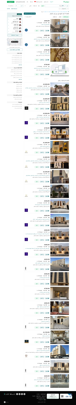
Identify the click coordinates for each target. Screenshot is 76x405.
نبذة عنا (38, 394)
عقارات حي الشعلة (19, 90)
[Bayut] (66, 2)
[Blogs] (51, 2)
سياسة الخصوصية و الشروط (41, 398)
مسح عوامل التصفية (14, 8)
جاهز (39, 6)
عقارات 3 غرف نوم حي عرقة (18, 73)
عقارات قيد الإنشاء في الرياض (17, 97)
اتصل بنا (34, 396)
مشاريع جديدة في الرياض (18, 99)
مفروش (60, 17)
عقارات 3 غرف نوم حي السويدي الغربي (16, 75)
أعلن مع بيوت (44, 396)
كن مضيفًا (31, 2)
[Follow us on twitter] (22, 394)
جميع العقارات (66, 17)
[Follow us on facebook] (24, 394)
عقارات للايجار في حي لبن (18, 108)
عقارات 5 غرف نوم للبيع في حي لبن (17, 61)
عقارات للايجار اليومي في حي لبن (17, 104)
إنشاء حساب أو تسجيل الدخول (20, 2)
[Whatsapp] (37, 31)
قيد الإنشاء (35, 6)
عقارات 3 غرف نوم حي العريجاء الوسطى (16, 71)
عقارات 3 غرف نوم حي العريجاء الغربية (16, 70)
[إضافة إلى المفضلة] (51, 31)
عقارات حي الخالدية (19, 92)
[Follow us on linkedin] (19, 394)
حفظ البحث (8, 8)
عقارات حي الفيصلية (19, 88)
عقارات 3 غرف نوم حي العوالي (17, 77)
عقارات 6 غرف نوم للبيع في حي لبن (17, 63)
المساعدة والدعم (43, 394)
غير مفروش (55, 17)
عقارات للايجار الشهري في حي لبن (17, 106)
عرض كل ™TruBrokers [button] (14, 35)
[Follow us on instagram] (17, 394)
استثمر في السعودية (38, 2)
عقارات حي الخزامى (19, 84)
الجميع (43, 6)
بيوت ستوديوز (38, 396)
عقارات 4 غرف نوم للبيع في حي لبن (17, 59)
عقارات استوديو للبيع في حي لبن (17, 55)
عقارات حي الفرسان (19, 86)
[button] (66, 5)
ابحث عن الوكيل (46, 2)
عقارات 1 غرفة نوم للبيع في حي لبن (17, 57)
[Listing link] (46, 25)
